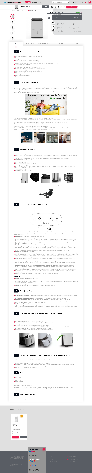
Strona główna (12, 10)
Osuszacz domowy (57, 14)
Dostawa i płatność (35, 2)
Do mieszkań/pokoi (19, 161)
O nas (51, 456)
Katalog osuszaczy (20, 10)
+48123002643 (75, 2)
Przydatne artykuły (53, 458)
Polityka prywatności (53, 461)
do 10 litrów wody (40, 156)
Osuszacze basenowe (72, 458)
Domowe (26, 10)
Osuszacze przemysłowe (73, 459)
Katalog (28, 2)
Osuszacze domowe (72, 456)
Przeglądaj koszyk (83, 2)
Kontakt (42, 2)
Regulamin (52, 462)
